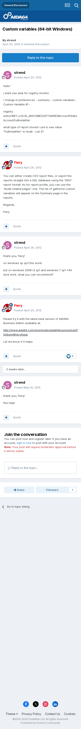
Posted (28, 77)
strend (11, 40)
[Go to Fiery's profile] (7, 165)
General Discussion (36, 44)
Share (20, 490)
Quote (17, 146)
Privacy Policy (31, 714)
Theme (11, 714)
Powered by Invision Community (40, 722)
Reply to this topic (40, 57)
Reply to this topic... (24, 468)
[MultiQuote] (6, 146)
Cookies (69, 714)
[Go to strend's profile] (7, 75)
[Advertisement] (40, 556)
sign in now (24, 442)
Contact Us (52, 714)
